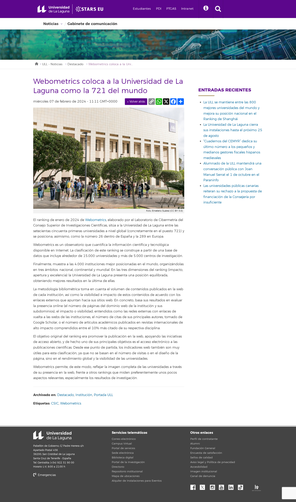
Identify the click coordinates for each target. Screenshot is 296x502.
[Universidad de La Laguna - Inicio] (54, 9)
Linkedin (232, 486)
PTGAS (171, 9)
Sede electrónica (123, 453)
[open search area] (218, 9)
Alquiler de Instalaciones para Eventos (137, 480)
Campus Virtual (122, 443)
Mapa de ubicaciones (126, 476)
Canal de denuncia (202, 476)
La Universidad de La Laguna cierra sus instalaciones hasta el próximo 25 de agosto (232, 130)
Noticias (50, 23)
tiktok (242, 486)
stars (63, 489)
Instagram (213, 486)
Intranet (187, 9)
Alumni (195, 443)
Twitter (204, 486)
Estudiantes (142, 9)
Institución (84, 395)
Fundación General (202, 448)
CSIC (55, 403)
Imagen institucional (203, 471)
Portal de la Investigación (128, 462)
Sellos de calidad (201, 457)
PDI (158, 9)
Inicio (36, 63)
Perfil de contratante (204, 439)
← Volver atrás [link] (136, 101)
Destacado (75, 64)
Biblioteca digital (123, 457)
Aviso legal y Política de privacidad (212, 462)
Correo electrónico (124, 439)
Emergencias (46, 475)
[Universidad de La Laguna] (90, 9)
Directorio (118, 466)
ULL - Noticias (52, 64)
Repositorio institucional (127, 471)
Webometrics (95, 220)
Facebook (194, 486)
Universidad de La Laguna (52, 435)
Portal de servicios (123, 448)
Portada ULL (103, 395)
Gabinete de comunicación (92, 23)
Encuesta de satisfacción (206, 453)
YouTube (223, 486)
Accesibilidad (198, 466)
